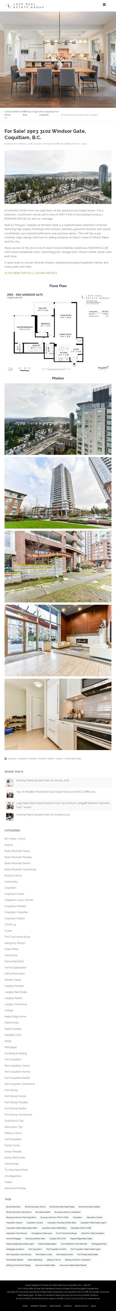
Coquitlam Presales (15, 906)
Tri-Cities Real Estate (72, 758)
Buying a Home (13, 875)
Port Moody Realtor (16, 1108)
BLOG (93, 1306)
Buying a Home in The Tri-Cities (54, 1217)
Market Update (13, 1028)
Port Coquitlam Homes (17, 1071)
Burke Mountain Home (35, 1207)
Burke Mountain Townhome (18, 1212)
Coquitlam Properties (27, 758)
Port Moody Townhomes (18, 1114)
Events (8, 930)
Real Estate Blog (35, 1260)
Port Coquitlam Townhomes (18, 1254)
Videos (8, 1182)
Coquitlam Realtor (46, 758)
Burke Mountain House (17, 851)
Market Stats (12, 1022)
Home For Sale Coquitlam (92, 1233)
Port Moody (11, 1090)
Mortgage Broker (99, 1244)
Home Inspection (14, 961)
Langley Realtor (13, 998)
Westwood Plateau (15, 1188)
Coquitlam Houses (35, 1223)
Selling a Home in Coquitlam (78, 1260)
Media (8, 1041)
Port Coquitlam (13, 1059)
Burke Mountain (13, 1207)
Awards (9, 844)
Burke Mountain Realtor (18, 863)
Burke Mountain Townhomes (20, 869)
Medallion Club (13, 1034)
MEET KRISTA (55, 1306)
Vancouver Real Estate (45, 1265)
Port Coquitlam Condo (17, 1065)
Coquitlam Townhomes (16, 1233)
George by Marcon (15, 943)
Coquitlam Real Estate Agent (93, 1223)
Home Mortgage (13, 1238)
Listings (58, 758)
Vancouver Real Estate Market (73, 1265)
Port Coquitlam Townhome (20, 1084)
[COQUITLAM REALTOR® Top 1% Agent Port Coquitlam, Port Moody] (25, 5)
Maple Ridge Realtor (47, 1244)
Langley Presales (14, 985)
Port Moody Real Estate (87, 1254)
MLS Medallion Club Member (74, 1244)
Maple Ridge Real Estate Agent (20, 1244)
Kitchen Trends (13, 979)
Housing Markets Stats (35, 1238)
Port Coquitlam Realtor (17, 1077)
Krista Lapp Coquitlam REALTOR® (38, 144)
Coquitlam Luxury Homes (19, 900)
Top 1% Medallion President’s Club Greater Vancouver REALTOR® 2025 (55, 791)
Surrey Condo (12, 1145)
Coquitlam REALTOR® (81, 1228)
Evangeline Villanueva (42, 1233)
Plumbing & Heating (16, 1053)
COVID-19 (10, 924)
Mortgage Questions (15, 1249)
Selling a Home (13, 1133)
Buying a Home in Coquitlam (68, 1212)
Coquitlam (12, 758)
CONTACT (68, 1306)
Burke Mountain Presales (18, 857)
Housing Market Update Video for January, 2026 (42, 780)
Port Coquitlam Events (56, 1249)
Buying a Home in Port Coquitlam (21, 1217)
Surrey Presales (13, 1151)
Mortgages (11, 1047)
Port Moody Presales (16, 1102)
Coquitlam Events (14, 1223)
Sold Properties (13, 1139)
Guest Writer (11, 949)
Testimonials (12, 1163)
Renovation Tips (14, 1127)
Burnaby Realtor (43, 1212)
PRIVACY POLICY (81, 1306)
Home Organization (15, 967)
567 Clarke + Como (15, 838)
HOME (25, 1306)
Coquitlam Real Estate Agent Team (21, 1228)
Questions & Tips (14, 1120)
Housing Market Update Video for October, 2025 (43, 814)
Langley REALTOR (57, 1238)
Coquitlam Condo (14, 894)
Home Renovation (15, 973)
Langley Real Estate (16, 992)
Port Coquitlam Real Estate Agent (85, 1249)
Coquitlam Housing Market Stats (61, 1223)
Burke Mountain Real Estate (62, 1207)
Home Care (11, 955)
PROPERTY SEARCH (39, 1306)
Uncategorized (13, 1176)
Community (11, 881)
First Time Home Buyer (17, 936)
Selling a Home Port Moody (18, 1265)
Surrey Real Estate (15, 1157)
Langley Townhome (16, 1004)
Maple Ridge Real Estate (81, 1238)
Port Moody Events (64, 1254)
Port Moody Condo (15, 1096)
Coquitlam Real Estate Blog (54, 1228)
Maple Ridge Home (15, 1016)
